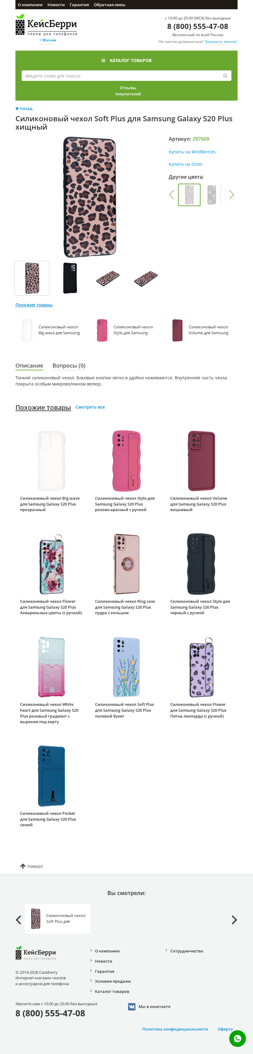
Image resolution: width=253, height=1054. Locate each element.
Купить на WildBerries (192, 152)
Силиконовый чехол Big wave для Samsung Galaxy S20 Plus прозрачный (50, 503)
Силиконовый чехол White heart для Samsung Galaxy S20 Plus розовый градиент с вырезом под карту (49, 713)
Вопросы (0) (68, 365)
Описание (29, 365)
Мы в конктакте (154, 1006)
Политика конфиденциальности (175, 1029)
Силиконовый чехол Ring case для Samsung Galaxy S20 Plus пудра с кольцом (125, 606)
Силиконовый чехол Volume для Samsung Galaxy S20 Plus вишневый (198, 503)
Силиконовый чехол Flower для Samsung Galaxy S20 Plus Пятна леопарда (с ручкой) (198, 710)
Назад (25, 108)
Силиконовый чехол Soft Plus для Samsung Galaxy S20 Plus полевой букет (124, 710)
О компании (30, 4)
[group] (189, 195)
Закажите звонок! (221, 41)
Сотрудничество (186, 951)
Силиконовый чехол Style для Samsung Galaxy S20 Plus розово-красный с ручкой (125, 503)
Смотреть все (90, 407)
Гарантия (79, 4)
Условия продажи (113, 981)
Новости (56, 4)
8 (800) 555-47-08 (197, 26)
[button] (171, 194)
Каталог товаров (130, 60)
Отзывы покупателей (128, 91)
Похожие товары (43, 407)
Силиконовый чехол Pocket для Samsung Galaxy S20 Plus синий (48, 818)
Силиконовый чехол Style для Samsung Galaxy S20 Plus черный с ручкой (200, 606)
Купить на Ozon (185, 164)
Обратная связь (110, 4)
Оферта (225, 1029)
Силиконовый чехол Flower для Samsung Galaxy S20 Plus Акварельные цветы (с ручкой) (51, 606)
